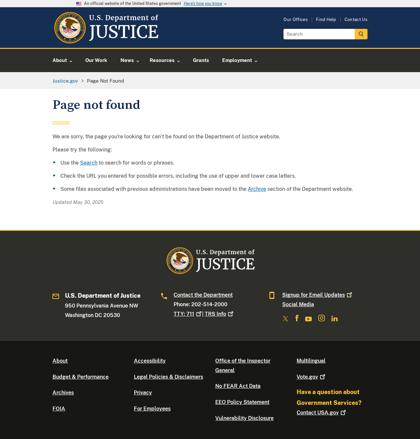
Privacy (143, 392)
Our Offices (296, 19)
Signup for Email (313, 295)
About (60, 361)
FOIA (58, 409)
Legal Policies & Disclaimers (168, 377)
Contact (318, 412)
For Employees (152, 409)
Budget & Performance (80, 377)
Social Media (298, 304)
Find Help (326, 19)
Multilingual (311, 361)
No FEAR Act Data (238, 386)
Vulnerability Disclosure (244, 418)
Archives (63, 392)
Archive (257, 189)
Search (88, 163)
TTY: (184, 314)
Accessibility (150, 361)
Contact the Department (203, 295)
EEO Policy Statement (242, 402)
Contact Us (356, 19)
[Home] (105, 40)
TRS (215, 314)
